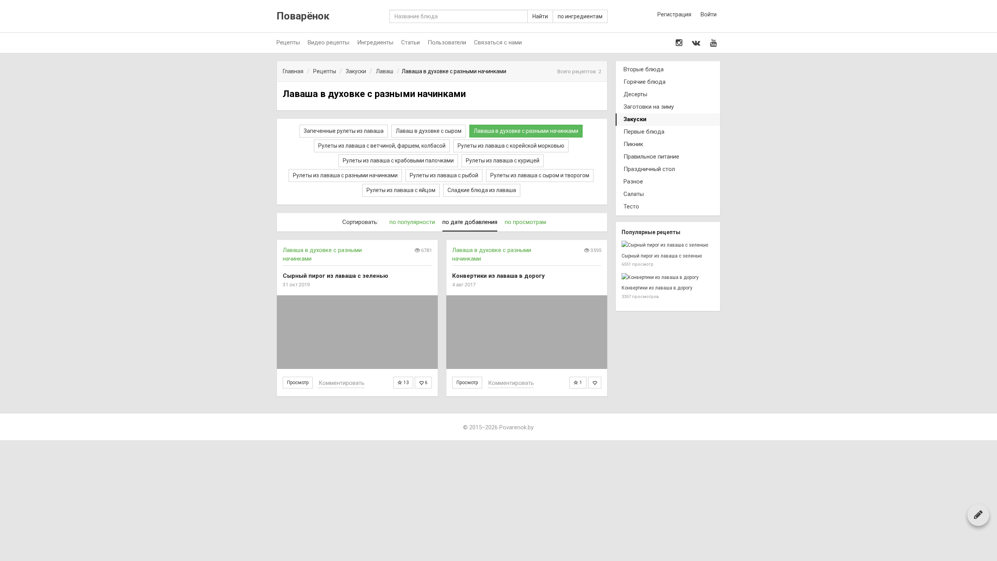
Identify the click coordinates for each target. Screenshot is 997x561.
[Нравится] (594, 382)
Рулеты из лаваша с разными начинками (345, 175)
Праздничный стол (649, 169)
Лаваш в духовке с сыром (429, 131)
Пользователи (447, 42)
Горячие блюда (645, 81)
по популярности (412, 222)
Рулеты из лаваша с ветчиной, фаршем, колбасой (382, 146)
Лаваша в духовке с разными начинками (526, 131)
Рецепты (288, 42)
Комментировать (342, 382)
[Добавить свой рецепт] (978, 514)
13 (405, 382)
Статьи (410, 42)
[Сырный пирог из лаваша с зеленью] (357, 332)
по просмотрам (525, 222)
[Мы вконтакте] (696, 43)
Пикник (633, 144)
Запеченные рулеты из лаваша (344, 131)
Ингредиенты (375, 42)
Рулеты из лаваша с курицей (502, 160)
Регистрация (674, 14)
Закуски (635, 119)
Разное (633, 181)
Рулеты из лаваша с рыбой (444, 175)
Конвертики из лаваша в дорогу (657, 288)
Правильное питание (651, 156)
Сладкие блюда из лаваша (481, 190)
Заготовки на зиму (649, 106)
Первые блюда (644, 131)
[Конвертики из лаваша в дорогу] (526, 332)
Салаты (634, 194)
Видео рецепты (328, 42)
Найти (540, 16)
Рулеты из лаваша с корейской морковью (511, 146)
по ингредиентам (580, 16)
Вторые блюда (644, 69)
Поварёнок (303, 16)
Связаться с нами (498, 42)
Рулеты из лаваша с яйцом (400, 190)
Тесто (631, 206)
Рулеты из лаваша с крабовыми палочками (398, 160)
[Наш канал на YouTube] (713, 43)
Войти (709, 14)
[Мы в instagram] (679, 43)
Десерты (635, 94)
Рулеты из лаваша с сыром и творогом (539, 175)
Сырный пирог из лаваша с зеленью (662, 256)
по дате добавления (469, 222)
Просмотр (297, 382)
